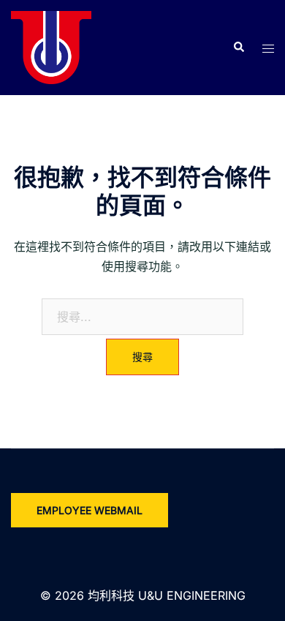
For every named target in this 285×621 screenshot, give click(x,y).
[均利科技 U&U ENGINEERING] (51, 46)
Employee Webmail (89, 510)
